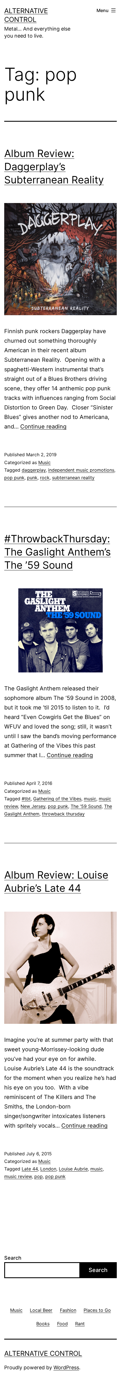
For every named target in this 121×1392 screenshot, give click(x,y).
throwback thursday (63, 814)
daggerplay (34, 470)
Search (12, 1258)
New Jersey (33, 806)
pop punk (14, 477)
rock (45, 477)
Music (44, 462)
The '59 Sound (86, 806)
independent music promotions (81, 470)
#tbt (26, 798)
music (90, 798)
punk (32, 477)
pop (38, 1176)
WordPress (66, 1367)
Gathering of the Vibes (57, 798)
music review (18, 1176)
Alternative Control (43, 1353)
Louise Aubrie (73, 1169)
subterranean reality (73, 477)
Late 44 (30, 1169)
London (48, 1169)
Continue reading (43, 426)
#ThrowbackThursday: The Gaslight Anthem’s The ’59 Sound (57, 552)
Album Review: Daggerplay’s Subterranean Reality (54, 166)
